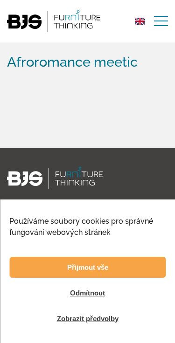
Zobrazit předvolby (88, 318)
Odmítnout (87, 293)
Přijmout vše (87, 267)
